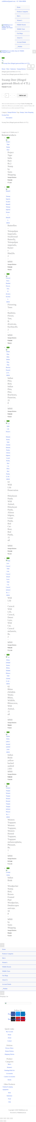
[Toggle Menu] (26, 9)
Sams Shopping (29, 112)
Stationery (13, 69)
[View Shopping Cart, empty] (33, 26)
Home (3, 69)
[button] (2, 60)
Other (7, 69)
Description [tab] (9, 117)
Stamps (22, 112)
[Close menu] (2, 945)
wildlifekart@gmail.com (8, 1)
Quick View (8, 148)
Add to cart (22, 95)
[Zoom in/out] (1, 1118)
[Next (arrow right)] (4, 1121)
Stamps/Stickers (21, 69)
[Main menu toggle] (34, 51)
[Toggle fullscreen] (4, 1118)
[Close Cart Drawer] (2, 993)
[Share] (8, 1118)
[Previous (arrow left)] (1, 1121)
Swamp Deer (5, 115)
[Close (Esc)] (11, 1118)
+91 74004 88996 (21, 1)
